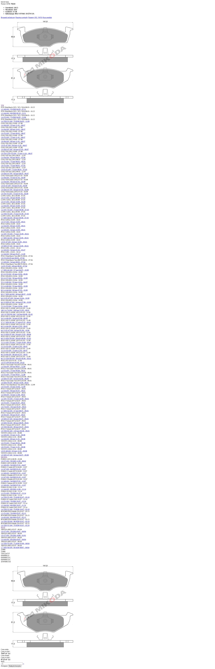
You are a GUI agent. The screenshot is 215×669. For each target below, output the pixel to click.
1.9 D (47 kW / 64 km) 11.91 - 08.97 (14, 145)
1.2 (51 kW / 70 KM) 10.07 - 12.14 (13, 501)
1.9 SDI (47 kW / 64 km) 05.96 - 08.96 (15, 379)
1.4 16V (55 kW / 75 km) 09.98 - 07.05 (15, 210)
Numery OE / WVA (35, 17)
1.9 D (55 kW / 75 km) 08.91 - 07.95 (14, 170)
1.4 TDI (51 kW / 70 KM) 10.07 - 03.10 (15, 509)
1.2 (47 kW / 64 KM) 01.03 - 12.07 (13, 469)
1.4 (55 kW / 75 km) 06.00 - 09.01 (13, 371)
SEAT (3, 527)
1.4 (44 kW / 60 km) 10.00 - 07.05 (13, 206)
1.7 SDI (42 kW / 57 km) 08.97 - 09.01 (15, 411)
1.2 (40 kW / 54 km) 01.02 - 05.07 (13, 250)
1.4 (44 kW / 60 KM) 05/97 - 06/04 (13, 539)
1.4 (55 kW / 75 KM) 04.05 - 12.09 (13, 117)
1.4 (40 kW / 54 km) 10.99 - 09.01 (13, 230)
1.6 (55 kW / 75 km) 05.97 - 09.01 (13, 403)
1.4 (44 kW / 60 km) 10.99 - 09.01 (13, 226)
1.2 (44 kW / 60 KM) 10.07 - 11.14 (13, 505)
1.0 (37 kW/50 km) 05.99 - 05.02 (12, 363)
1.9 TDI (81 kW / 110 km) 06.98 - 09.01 (15, 431)
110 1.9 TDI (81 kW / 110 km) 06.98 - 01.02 (17, 314)
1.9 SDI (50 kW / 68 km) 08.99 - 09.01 (15, 423)
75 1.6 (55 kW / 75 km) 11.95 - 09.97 (14, 350)
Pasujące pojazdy (22, 17)
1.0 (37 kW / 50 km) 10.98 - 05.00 (13, 202)
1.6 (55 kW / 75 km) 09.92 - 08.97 (13, 133)
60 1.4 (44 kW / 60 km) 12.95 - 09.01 (14, 326)
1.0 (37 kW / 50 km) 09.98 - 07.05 (13, 198)
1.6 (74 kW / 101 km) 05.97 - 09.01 (13, 407)
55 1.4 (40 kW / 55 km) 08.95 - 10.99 (14, 286)
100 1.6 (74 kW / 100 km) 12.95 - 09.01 (15, 310)
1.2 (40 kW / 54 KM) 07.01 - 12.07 (13, 473)
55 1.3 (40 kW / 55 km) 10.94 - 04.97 (14, 282)
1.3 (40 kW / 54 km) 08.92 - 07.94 (13, 262)
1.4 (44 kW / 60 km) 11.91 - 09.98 (13, 439)
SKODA (4, 457)
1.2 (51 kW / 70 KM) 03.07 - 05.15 (13, 513)
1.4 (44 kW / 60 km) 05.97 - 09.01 (13, 391)
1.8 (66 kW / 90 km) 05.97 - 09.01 (13, 415)
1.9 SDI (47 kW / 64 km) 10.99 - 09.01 (15, 246)
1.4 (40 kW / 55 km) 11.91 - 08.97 (13, 125)
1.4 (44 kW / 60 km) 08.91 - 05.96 (13, 157)
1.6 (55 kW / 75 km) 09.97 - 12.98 (13, 375)
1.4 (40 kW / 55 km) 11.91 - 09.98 (13, 435)
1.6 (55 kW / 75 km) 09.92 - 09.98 (13, 443)
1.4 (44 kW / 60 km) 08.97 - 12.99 (13, 367)
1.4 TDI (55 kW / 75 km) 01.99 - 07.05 (15, 214)
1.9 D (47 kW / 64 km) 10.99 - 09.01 (14, 242)
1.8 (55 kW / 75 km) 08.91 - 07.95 (13, 166)
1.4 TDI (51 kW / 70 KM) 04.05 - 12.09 (15, 121)
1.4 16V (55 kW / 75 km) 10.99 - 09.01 (15, 234)
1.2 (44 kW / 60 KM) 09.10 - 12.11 (13, 113)
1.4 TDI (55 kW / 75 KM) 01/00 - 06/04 (15, 543)
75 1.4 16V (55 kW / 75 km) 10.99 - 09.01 (16, 342)
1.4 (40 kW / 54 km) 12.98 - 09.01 (13, 395)
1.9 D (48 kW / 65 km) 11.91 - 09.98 (14, 451)
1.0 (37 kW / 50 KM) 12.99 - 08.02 (13, 461)
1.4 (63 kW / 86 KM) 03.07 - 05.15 (13, 517)
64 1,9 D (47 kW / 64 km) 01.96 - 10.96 (15, 330)
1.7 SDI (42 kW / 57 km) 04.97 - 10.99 (15, 270)
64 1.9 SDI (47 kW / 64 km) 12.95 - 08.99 (16, 334)
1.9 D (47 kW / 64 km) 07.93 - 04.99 (14, 186)
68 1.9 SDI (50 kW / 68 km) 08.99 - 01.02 (16, 338)
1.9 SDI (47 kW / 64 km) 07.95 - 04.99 (15, 190)
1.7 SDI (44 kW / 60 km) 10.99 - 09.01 (15, 238)
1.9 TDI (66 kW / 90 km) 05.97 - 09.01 (15, 427)
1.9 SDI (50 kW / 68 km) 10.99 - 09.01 (15, 383)
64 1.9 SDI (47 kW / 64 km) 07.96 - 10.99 (16, 302)
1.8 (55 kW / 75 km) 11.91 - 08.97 (13, 137)
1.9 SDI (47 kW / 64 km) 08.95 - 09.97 (15, 174)
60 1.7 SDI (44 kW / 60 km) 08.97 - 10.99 (16, 294)
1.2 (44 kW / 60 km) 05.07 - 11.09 (13, 254)
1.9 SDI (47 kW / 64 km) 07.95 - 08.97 (15, 149)
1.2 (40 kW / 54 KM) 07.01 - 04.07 (13, 465)
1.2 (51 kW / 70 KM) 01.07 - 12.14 (13, 493)
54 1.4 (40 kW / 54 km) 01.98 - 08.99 (14, 318)
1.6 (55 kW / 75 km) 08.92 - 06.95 (13, 162)
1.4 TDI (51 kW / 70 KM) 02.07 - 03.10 (15, 497)
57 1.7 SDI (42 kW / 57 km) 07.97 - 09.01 (16, 322)
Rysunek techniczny (8, 17)
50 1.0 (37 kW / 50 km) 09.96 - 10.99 (14, 278)
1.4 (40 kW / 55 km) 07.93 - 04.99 (13, 178)
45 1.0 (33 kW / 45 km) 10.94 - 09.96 (14, 274)
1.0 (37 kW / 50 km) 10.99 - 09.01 (13, 222)
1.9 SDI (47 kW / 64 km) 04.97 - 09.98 (15, 455)
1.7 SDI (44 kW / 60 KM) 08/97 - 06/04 (15, 547)
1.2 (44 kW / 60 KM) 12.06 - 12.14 (13, 489)
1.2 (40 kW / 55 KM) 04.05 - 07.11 (13, 109)
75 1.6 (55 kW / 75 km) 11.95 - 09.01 (14, 346)
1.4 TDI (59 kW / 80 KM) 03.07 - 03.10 (15, 521)
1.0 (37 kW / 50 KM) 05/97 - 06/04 (13, 531)
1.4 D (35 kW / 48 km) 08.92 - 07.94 (14, 266)
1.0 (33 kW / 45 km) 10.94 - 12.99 (13, 387)
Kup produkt (47, 17)
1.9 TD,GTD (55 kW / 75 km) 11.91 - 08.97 (16, 153)
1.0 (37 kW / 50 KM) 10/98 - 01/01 (13, 535)
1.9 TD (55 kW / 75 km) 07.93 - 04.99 (14, 194)
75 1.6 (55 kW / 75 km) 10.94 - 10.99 (14, 306)
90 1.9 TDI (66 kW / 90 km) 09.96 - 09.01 (16, 359)
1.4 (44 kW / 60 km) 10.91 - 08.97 (13, 129)
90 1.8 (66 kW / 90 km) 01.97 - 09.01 (14, 354)
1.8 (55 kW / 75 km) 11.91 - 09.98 (13, 447)
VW (2, 105)
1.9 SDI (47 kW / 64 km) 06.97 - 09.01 (15, 419)
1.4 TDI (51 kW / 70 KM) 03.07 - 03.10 (15, 525)
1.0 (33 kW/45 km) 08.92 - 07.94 (12, 258)
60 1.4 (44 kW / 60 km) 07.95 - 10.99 (14, 290)
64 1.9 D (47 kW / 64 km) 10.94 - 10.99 (15, 298)
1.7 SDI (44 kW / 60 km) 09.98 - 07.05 (15, 218)
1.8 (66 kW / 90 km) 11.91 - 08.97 (13, 141)
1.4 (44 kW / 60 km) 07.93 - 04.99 (13, 182)
